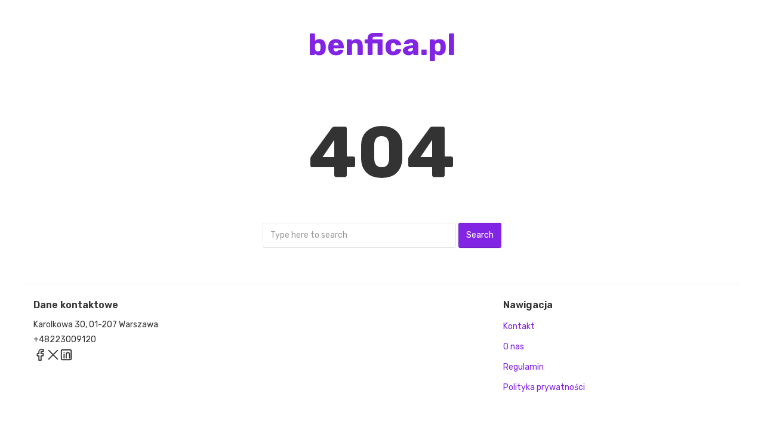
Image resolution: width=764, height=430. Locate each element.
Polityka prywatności (544, 387)
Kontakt (519, 326)
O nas (513, 347)
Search (480, 235)
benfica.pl (382, 45)
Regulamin (523, 367)
